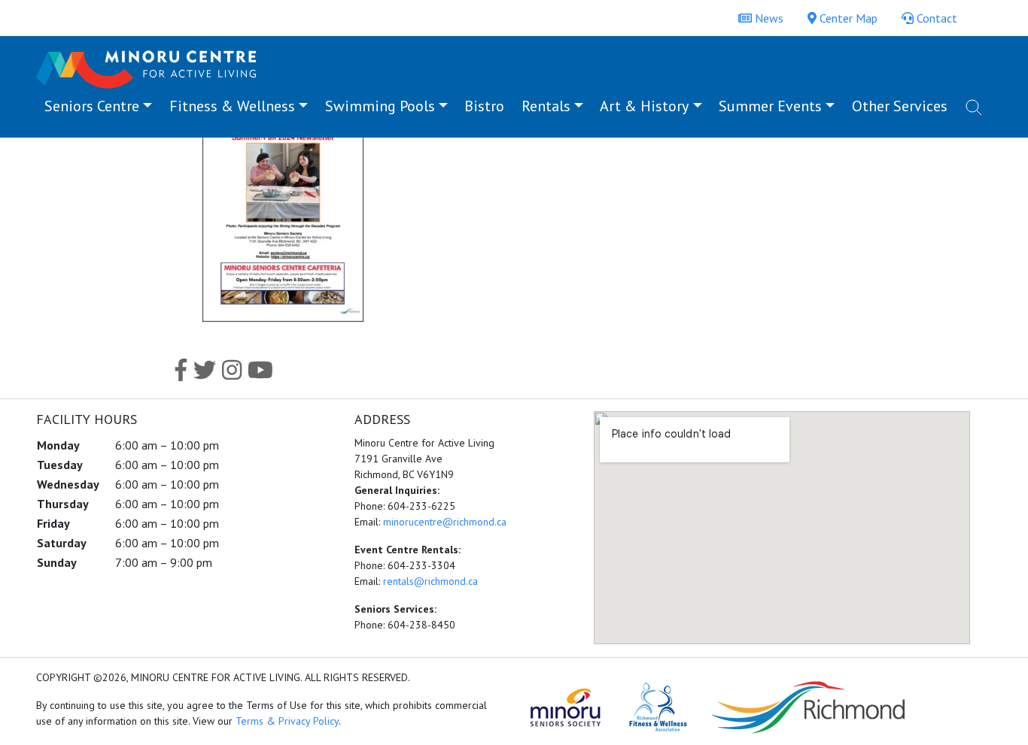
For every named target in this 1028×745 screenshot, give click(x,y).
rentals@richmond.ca (430, 581)
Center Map (847, 18)
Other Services (899, 106)
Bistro (484, 106)
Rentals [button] (546, 106)
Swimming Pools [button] (380, 106)
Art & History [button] (644, 106)
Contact (935, 18)
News (767, 18)
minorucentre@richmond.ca (444, 521)
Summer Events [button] (770, 106)
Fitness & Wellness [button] (232, 106)
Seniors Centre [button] (91, 106)
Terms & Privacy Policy (287, 721)
